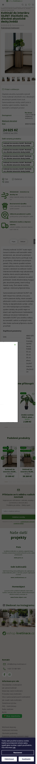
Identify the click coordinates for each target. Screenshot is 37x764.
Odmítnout (9, 759)
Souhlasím (26, 759)
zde (14, 747)
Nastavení (17, 752)
